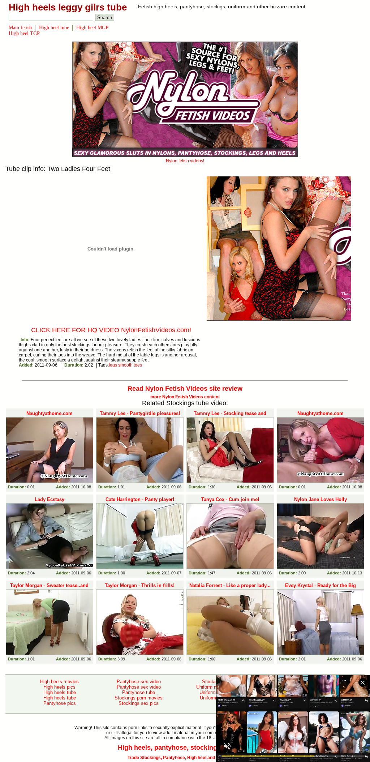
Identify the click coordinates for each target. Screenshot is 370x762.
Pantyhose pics (59, 703)
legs (113, 365)
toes (138, 365)
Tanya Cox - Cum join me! (230, 499)
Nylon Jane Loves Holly (320, 499)
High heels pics (59, 687)
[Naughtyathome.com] (49, 450)
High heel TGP (24, 33)
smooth (125, 365)
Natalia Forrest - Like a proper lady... (230, 585)
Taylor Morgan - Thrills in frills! (140, 585)
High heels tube (59, 692)
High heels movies (59, 681)
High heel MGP (92, 27)
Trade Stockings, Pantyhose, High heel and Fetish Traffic (185, 757)
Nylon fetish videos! (185, 160)
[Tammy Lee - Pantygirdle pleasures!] (140, 450)
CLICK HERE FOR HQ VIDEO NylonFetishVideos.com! (111, 330)
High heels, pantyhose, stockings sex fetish (185, 747)
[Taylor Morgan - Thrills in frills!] (140, 622)
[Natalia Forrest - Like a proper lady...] (230, 622)
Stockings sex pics (139, 703)
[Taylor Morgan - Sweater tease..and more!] (49, 622)
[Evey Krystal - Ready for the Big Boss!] (320, 622)
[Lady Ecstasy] (49, 536)
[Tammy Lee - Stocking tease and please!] (230, 450)
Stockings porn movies (139, 698)
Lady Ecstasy (49, 499)
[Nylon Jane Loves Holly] (320, 536)
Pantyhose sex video (139, 681)
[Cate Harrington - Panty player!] (140, 536)
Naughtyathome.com (49, 413)
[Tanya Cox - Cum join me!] (230, 536)
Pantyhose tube (138, 692)
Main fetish (20, 27)
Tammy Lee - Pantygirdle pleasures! (140, 413)
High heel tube (54, 27)
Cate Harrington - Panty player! (140, 499)
